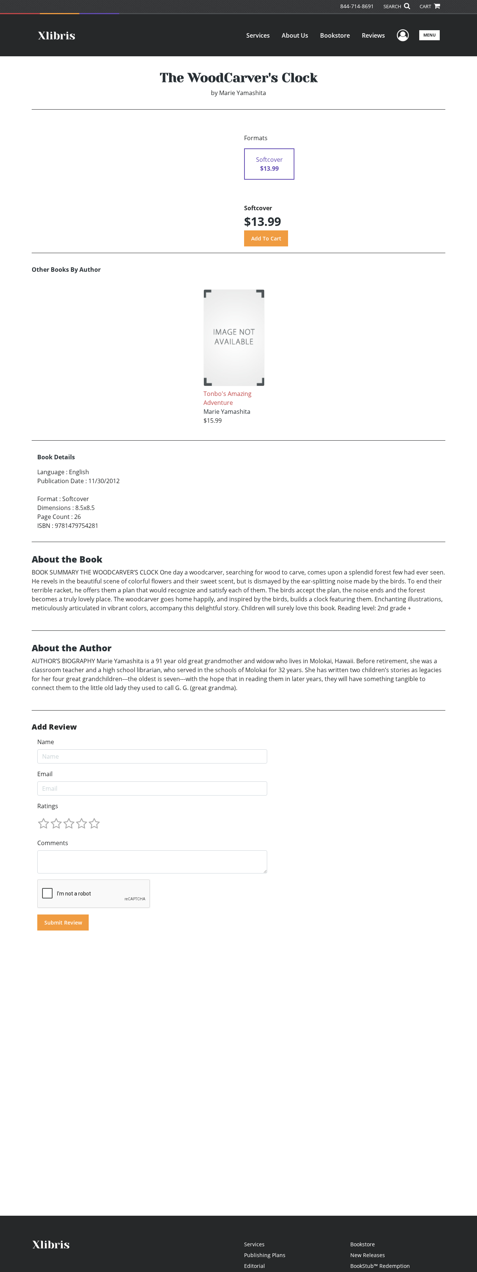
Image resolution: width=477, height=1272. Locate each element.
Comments (52, 843)
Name (45, 742)
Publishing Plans (264, 1255)
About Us (295, 35)
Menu (429, 35)
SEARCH (392, 6)
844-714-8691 (357, 6)
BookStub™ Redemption (380, 1265)
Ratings (47, 806)
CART (426, 6)
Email (45, 774)
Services (258, 35)
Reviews (373, 35)
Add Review (54, 726)
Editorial (254, 1265)
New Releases (367, 1255)
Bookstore (335, 35)
